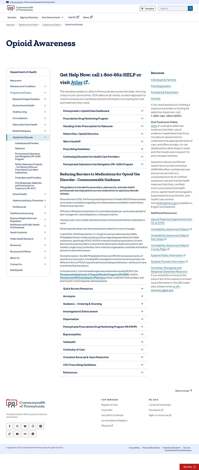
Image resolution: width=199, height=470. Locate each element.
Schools (155, 98)
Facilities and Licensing (21, 213)
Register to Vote (109, 404)
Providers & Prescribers (164, 92)
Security (186, 448)
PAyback (105, 425)
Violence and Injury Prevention (28, 200)
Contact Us (16, 264)
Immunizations (20, 118)
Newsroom (16, 80)
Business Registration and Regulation (23, 219)
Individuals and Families (27, 143)
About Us (14, 258)
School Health (20, 194)
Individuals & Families (163, 79)
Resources (15, 245)
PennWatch (155, 410)
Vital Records (19, 207)
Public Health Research (22, 238)
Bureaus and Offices (20, 251)
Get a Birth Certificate (112, 415)
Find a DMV (106, 410)
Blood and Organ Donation (26, 99)
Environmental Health (24, 105)
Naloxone (20, 148)
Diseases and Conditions (22, 86)
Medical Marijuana (22, 131)
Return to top (182, 390)
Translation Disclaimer (172, 448)
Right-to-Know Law (159, 415)
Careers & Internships (160, 404)
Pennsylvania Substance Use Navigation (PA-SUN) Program (28, 156)
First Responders (161, 86)
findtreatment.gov (167, 203)
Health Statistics (18, 232)
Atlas (79, 82)
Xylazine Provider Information (169, 261)
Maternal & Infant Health (25, 124)
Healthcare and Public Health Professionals (24, 226)
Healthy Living (20, 111)
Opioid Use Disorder (23, 137)
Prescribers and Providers (28, 177)
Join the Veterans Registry (114, 420)
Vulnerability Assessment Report (171, 229)
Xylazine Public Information (168, 255)
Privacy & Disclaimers (151, 448)
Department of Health (23, 71)
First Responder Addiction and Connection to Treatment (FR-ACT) (28, 185)
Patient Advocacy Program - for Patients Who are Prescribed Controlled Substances (28, 168)
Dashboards (16, 270)
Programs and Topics (20, 92)
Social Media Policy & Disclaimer (178, 450)
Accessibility (134, 448)
